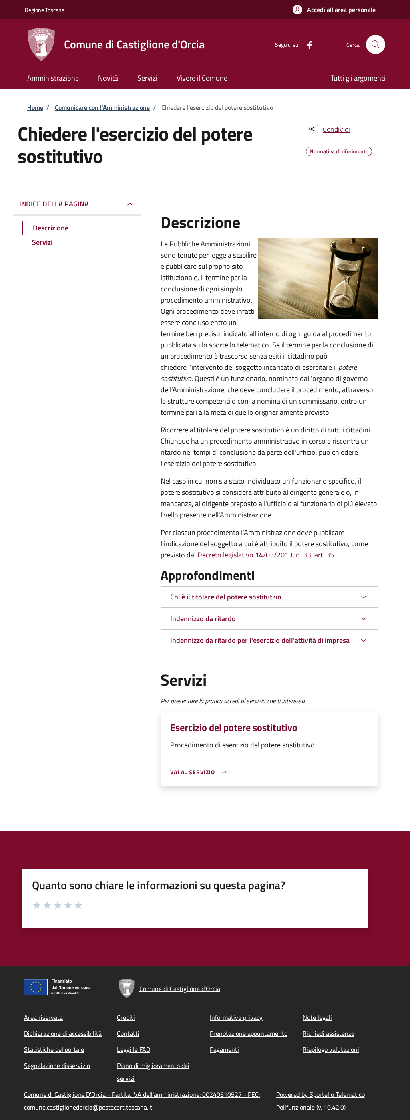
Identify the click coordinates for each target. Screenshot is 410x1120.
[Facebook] (306, 44)
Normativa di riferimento (339, 150)
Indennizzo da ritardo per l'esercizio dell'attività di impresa (260, 640)
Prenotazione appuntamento (248, 1033)
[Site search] (375, 44)
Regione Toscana (44, 10)
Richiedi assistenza (328, 1033)
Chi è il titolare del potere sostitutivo (225, 596)
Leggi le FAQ (134, 1049)
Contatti (128, 1033)
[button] (334, 9)
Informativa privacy (236, 1017)
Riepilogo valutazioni (331, 1049)
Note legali (317, 1017)
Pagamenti (224, 1049)
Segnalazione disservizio (57, 1065)
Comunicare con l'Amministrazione (102, 107)
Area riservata (43, 1017)
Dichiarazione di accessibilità (63, 1033)
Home (35, 107)
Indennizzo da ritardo (203, 618)
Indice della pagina (54, 203)
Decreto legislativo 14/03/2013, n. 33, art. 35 (265, 554)
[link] (200, 772)
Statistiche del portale (54, 1049)
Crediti (126, 1017)
